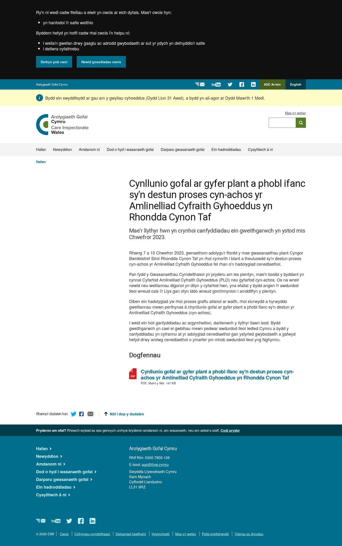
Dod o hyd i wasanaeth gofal (130, 149)
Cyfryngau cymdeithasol (92, 534)
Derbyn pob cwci (54, 61)
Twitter (74, 415)
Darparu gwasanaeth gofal (183, 149)
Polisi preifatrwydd (215, 534)
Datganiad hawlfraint (131, 534)
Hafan (41, 149)
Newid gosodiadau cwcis (101, 61)
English (295, 84)
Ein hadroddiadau (226, 149)
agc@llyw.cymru (155, 464)
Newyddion (62, 149)
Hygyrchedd (160, 534)
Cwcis (64, 534)
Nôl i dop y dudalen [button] (127, 414)
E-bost (90, 415)
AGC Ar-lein (273, 86)
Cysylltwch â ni (260, 149)
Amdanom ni (89, 149)
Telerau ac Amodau (249, 534)
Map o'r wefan (295, 113)
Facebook (82, 415)
